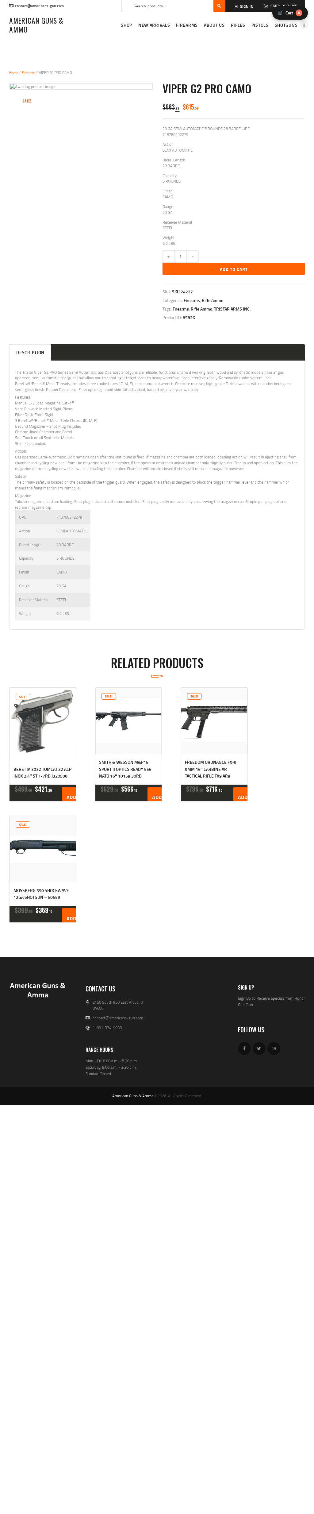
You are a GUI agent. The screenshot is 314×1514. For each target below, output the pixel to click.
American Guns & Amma (132, 1096)
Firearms (29, 72)
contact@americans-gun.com (118, 1018)
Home (13, 72)
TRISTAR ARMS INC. (232, 309)
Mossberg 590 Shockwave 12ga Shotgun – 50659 (41, 893)
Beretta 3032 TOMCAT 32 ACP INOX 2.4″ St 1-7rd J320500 (42, 772)
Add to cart (234, 269)
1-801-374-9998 (107, 1027)
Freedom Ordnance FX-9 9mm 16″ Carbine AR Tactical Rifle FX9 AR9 (210, 769)
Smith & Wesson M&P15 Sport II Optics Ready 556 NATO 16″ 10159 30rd (125, 769)
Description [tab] (30, 352)
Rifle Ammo (212, 300)
